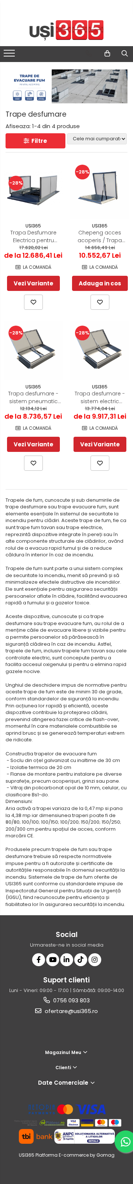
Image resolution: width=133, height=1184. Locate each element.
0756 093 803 (71, 1000)
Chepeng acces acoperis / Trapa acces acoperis (100, 236)
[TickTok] (80, 959)
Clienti (63, 1067)
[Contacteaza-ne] (89, 53)
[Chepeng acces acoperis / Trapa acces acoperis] (99, 189)
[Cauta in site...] (124, 53)
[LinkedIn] (66, 959)
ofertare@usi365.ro (70, 1011)
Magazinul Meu (63, 1052)
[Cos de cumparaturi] (107, 53)
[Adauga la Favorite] (33, 302)
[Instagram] (94, 959)
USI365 (33, 226)
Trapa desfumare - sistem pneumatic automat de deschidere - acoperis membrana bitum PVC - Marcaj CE (33, 397)
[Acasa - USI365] (66, 30)
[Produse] (10, 55)
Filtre (38, 141)
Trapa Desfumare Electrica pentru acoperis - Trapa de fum (33, 236)
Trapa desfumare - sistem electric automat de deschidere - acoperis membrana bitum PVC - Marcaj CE (100, 397)
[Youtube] (52, 959)
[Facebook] (38, 959)
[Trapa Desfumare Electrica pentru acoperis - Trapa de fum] (33, 189)
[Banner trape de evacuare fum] (66, 86)
